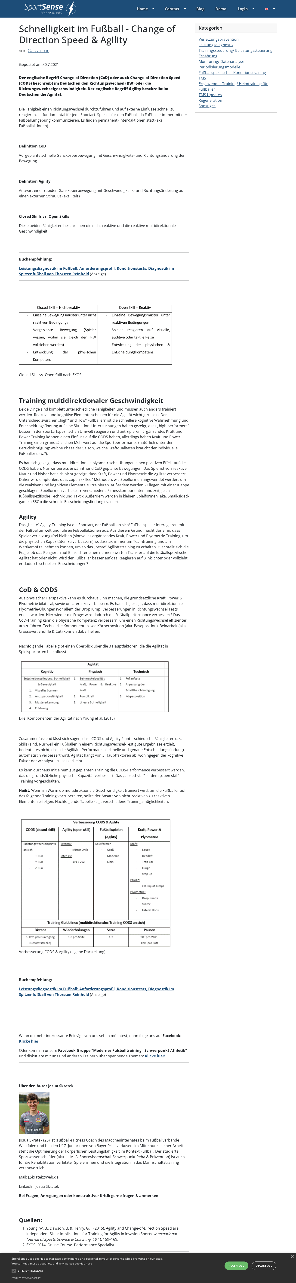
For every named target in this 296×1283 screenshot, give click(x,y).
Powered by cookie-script (26, 1278)
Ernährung (208, 55)
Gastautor (38, 50)
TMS (202, 78)
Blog (200, 8)
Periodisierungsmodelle (219, 67)
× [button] (292, 1256)
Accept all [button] (236, 1265)
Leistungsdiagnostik (216, 44)
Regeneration (210, 100)
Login (243, 8)
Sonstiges (207, 105)
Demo (221, 8)
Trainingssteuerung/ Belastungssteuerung (235, 50)
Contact (172, 8)
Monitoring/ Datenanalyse (221, 61)
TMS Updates (210, 94)
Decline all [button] (264, 1265)
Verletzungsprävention (219, 39)
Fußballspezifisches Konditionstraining (232, 72)
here (89, 1263)
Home (142, 8)
